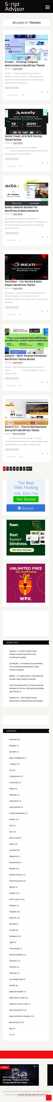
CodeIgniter (14, 776)
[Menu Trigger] (47, 7)
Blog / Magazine (16, 758)
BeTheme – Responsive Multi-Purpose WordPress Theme (16, 1081)
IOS (10, 832)
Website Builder (16, 991)
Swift (11, 942)
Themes (13, 961)
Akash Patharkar (19, 434)
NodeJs (12, 893)
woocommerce (16, 1010)
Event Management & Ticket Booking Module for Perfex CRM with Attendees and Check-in (26, 688)
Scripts (12, 930)
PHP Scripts (14, 899)
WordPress (14, 1022)
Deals (11, 788)
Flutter (12, 819)
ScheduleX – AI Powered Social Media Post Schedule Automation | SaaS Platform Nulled (26, 666)
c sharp (12, 764)
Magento (13, 856)
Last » (29, 469)
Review (12, 924)
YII (10, 1034)
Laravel (12, 850)
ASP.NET (12, 752)
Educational (14, 807)
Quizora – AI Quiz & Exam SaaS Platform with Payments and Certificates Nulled (23, 654)
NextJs (12, 887)
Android (12, 739)
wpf (11, 1028)
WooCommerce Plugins (20, 1016)
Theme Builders (16, 955)
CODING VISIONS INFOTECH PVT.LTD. (32, 1094)
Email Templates (17, 813)
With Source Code (17, 998)
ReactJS (12, 918)
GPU (11, 825)
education (14, 801)
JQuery (12, 844)
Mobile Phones (16, 875)
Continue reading (12, 87)
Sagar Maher (18, 69)
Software (13, 936)
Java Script (14, 838)
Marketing (14, 862)
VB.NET (12, 985)
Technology (14, 948)
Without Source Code (18, 1004)
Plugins (12, 905)
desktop (13, 795)
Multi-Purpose (15, 881)
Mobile (12, 868)
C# (10, 770)
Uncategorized (16, 979)
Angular (12, 745)
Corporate (14, 782)
